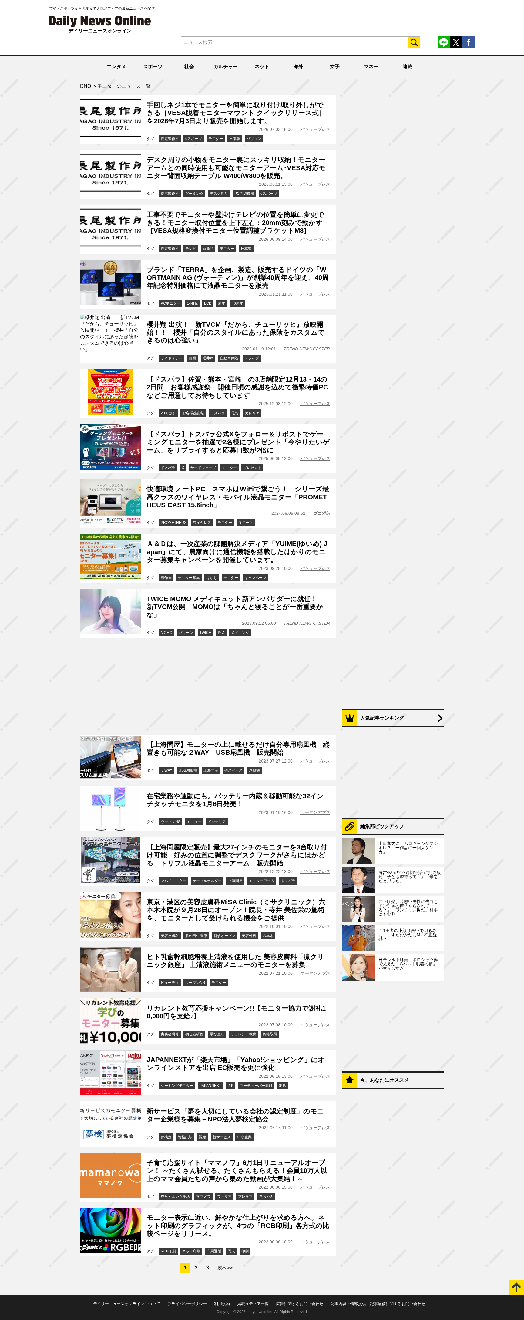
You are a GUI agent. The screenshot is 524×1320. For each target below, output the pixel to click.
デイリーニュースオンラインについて (126, 1304)
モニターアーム (261, 881)
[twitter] (456, 42)
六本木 (268, 936)
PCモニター (170, 303)
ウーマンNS (170, 822)
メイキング (240, 632)
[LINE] (444, 42)
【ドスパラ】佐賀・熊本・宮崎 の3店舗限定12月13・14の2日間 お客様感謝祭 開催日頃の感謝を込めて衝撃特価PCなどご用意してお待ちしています (237, 387)
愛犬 (221, 632)
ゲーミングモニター (177, 1085)
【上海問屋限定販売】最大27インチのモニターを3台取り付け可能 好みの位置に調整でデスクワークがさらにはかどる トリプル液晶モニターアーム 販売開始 (237, 855)
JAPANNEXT (210, 1085)
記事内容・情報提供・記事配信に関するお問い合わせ (378, 1304)
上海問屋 (210, 770)
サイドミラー (172, 358)
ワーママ (224, 1196)
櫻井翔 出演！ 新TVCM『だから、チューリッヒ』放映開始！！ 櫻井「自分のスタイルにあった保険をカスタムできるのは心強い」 (236, 332)
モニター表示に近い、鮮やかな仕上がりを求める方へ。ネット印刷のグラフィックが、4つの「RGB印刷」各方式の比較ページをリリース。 (238, 1225)
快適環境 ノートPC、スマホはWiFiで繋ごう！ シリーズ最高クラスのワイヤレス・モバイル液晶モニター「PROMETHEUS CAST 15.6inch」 (238, 497)
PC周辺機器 (244, 193)
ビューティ (170, 983)
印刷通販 (214, 1251)
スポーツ (153, 66)
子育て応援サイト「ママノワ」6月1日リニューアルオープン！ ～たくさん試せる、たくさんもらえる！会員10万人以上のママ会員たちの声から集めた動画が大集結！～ (237, 1171)
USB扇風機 (188, 770)
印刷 (245, 1251)
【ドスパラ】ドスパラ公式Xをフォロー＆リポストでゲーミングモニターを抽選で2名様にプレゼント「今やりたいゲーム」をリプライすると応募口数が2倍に (238, 442)
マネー (371, 66)
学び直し (217, 1034)
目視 (192, 358)
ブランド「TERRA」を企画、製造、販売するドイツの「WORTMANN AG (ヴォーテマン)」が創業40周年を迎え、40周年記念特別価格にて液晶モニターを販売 (238, 277)
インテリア (217, 822)
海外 (298, 66)
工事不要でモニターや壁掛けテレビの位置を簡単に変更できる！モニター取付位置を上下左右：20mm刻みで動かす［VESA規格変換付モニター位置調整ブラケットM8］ (235, 222)
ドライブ (251, 358)
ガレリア (252, 413)
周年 (221, 303)
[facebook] (468, 42)
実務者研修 (170, 1034)
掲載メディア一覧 (253, 1304)
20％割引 (168, 413)
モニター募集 (189, 578)
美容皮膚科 (170, 936)
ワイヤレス (202, 523)
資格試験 (185, 1137)
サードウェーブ (203, 468)
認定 (202, 1137)
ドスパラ (217, 413)
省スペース (233, 770)
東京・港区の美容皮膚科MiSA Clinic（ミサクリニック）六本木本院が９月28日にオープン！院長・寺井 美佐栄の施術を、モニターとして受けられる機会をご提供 (236, 910)
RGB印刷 (168, 1251)
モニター (215, 139)
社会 (189, 66)
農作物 (166, 578)
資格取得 (270, 1034)
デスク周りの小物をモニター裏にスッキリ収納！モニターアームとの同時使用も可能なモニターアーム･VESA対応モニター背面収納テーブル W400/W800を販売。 (236, 168)
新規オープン (224, 936)
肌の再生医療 (196, 936)
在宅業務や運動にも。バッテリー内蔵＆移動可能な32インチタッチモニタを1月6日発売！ (235, 800)
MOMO (166, 632)
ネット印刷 (191, 1251)
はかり (211, 578)
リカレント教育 (243, 1034)
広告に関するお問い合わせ (299, 1304)
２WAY (166, 770)
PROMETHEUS (173, 523)
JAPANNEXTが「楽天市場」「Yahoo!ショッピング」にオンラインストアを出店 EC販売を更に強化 (236, 1063)
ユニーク (245, 523)
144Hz (192, 303)
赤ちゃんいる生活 (175, 1196)
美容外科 (249, 936)
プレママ (245, 1196)
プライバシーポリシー (187, 1304)
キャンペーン (255, 578)
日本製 (234, 139)
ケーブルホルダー (207, 881)
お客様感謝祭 (193, 413)
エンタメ (116, 66)
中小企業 (244, 1137)
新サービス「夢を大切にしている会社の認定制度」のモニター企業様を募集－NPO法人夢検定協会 (235, 1115)
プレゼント (252, 468)
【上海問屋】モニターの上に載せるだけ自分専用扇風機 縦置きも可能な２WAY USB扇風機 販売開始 (238, 748)
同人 (231, 1251)
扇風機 (254, 770)
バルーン (186, 632)
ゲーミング (194, 193)
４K (230, 1085)
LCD (208, 303)
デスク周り (219, 193)
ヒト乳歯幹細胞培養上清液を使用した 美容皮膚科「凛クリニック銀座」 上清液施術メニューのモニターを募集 (235, 960)
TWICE (205, 632)
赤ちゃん (266, 1196)
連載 (407, 66)
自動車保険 (229, 358)
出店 (282, 1085)
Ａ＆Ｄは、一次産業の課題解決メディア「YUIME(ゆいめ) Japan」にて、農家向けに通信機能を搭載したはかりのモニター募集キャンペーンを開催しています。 (237, 552)
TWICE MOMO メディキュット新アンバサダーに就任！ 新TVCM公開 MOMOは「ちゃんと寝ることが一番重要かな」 (235, 607)
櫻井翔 (208, 358)
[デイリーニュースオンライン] (100, 21)
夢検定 (166, 1137)
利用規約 (222, 1304)
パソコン (254, 139)
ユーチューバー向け (256, 1085)
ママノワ (203, 1196)
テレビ (190, 248)
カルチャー (225, 66)
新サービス (222, 1137)
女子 (335, 66)
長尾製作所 (170, 139)
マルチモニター (173, 881)
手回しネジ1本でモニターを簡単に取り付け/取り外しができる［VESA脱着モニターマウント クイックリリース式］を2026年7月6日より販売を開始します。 (236, 113)
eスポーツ (193, 139)
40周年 (237, 303)
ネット (262, 66)
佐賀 (235, 413)
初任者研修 (194, 1034)
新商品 (208, 248)
